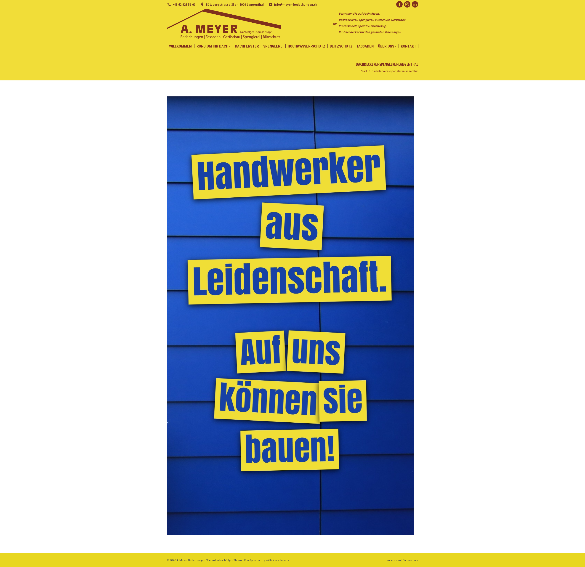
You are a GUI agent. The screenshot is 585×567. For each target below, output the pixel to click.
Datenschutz (410, 560)
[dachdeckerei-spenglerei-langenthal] (292, 315)
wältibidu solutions (277, 560)
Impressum (394, 560)
